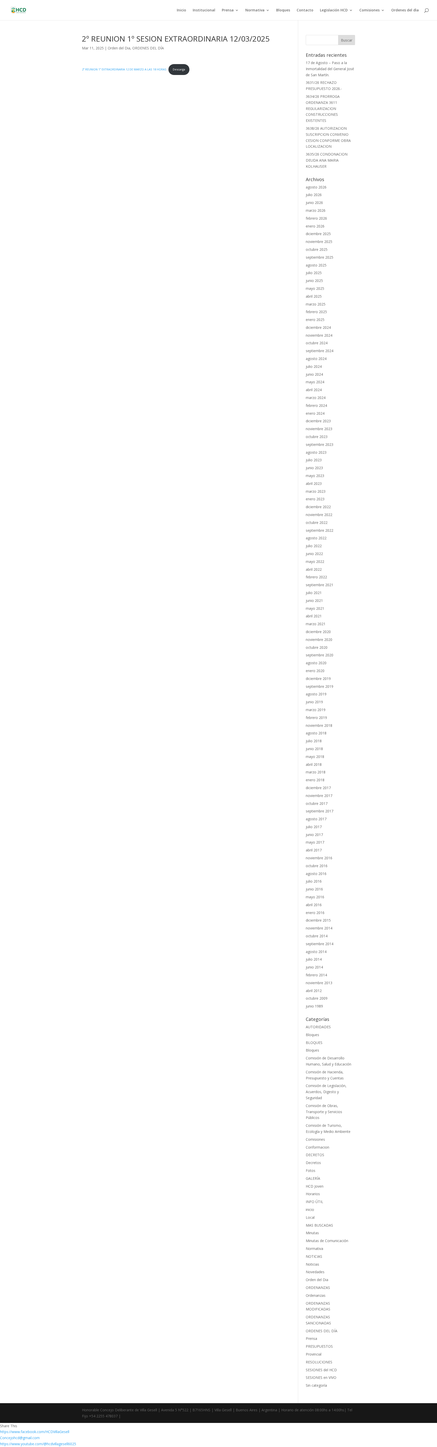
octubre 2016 (316, 865)
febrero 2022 (316, 577)
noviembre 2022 (319, 514)
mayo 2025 (315, 288)
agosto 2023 (316, 452)
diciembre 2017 (318, 787)
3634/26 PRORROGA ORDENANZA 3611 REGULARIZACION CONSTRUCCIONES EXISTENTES (323, 108)
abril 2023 (314, 483)
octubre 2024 (316, 342)
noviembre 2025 (319, 241)
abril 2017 (314, 850)
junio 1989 (314, 1006)
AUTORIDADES (318, 1026)
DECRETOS (315, 1154)
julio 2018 (314, 740)
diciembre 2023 (318, 420)
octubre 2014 (316, 936)
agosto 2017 (316, 818)
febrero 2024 (316, 405)
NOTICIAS (314, 1256)
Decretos (313, 1162)
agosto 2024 (316, 358)
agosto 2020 (316, 662)
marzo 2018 (315, 772)
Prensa (228, 10)
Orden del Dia (119, 48)
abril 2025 (314, 296)
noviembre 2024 (319, 335)
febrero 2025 (316, 311)
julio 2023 (314, 460)
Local (310, 1217)
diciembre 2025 (318, 233)
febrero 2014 (316, 975)
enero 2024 (315, 413)
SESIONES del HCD (321, 1369)
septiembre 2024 (319, 350)
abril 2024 (314, 389)
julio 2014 (314, 959)
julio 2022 (314, 545)
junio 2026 (314, 202)
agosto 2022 (316, 538)
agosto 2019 (316, 694)
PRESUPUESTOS (319, 1346)
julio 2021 (314, 592)
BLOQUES (314, 1042)
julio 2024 (314, 366)
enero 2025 (315, 319)
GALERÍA (313, 1178)
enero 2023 (315, 499)
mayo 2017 (315, 842)
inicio (310, 1209)
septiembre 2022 (319, 530)
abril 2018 (314, 764)
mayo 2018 (315, 756)
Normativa (255, 10)
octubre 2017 (316, 803)
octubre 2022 (316, 522)
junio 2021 (314, 600)
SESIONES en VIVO (321, 1377)
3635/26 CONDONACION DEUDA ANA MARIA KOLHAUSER (326, 160)
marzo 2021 (315, 623)
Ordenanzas (315, 1295)
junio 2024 (314, 374)
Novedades (315, 1271)
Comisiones (369, 10)
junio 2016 (314, 889)
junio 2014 (314, 967)
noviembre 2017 (319, 795)
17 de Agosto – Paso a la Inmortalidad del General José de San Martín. (330, 68)
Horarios (313, 1193)
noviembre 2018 (319, 725)
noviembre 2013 (319, 982)
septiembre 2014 (319, 943)
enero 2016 (315, 912)
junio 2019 (314, 701)
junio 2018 (314, 748)
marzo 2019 (315, 709)
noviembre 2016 (319, 857)
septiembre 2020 (319, 655)
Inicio (181, 10)
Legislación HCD (334, 10)
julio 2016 (314, 881)
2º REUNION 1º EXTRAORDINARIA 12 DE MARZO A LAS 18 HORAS (124, 69)
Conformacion (317, 1147)
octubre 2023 (316, 436)
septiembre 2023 (319, 444)
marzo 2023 (315, 491)
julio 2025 (314, 272)
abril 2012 (314, 990)
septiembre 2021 (319, 584)
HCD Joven (314, 1186)
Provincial (313, 1354)
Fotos (310, 1170)
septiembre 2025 (319, 257)
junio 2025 (314, 280)
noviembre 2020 (319, 639)
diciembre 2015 (318, 920)
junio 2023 (314, 467)
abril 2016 (314, 904)
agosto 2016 (316, 873)
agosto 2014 (316, 951)
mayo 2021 (315, 608)
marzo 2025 (315, 304)
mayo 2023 (315, 475)
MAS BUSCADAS (319, 1225)
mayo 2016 (315, 896)
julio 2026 (314, 194)
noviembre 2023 (319, 428)
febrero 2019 (316, 717)
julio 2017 (314, 826)
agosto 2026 (316, 187)
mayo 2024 (315, 381)
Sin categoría (316, 1385)
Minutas (312, 1232)
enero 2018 (315, 779)
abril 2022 (314, 569)
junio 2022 (314, 553)
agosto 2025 (316, 265)
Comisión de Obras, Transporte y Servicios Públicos (324, 1111)
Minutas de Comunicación (327, 1240)
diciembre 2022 (318, 506)
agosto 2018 (316, 733)
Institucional (204, 10)
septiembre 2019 (319, 686)
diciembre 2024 (318, 327)
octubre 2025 (316, 249)
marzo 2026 (315, 210)
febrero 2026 (316, 218)
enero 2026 (315, 226)
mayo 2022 (315, 561)
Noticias (312, 1264)
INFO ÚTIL (314, 1201)
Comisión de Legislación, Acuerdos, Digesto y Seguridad (326, 1091)
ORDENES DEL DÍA (148, 48)
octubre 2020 (316, 647)
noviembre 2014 (319, 928)
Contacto (305, 10)
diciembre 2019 (318, 678)
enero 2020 (315, 670)
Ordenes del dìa (405, 10)
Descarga (179, 69)
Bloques (283, 10)
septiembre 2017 (319, 811)
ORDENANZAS (318, 1287)
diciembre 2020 (318, 631)
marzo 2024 (315, 397)
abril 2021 (314, 616)
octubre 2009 (316, 998)
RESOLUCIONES (319, 1362)
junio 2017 (314, 834)
